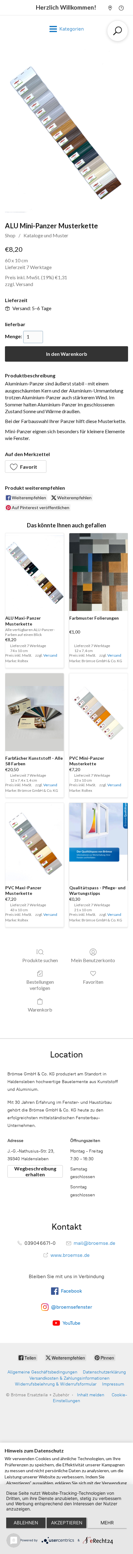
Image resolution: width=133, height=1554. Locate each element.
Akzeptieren (66, 1523)
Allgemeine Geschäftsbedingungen (42, 1372)
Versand (24, 284)
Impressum (113, 1384)
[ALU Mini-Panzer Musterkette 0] (66, 131)
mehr (107, 1523)
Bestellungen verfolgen (40, 985)
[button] (25, 466)
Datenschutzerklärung (104, 1372)
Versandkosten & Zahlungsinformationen (69, 1378)
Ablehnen (26, 1523)
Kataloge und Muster (46, 235)
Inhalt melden (90, 1395)
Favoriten (93, 982)
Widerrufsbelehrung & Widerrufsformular (56, 1384)
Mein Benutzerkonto (93, 960)
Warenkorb (40, 1009)
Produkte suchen (40, 960)
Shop (10, 235)
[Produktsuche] (117, 30)
